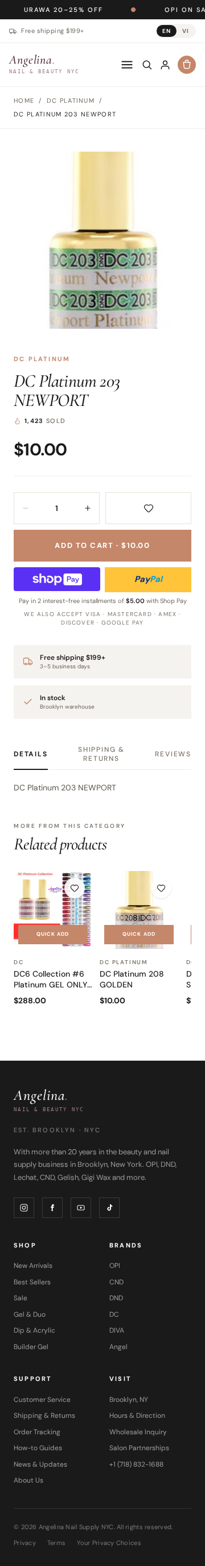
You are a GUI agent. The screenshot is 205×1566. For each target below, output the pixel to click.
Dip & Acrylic (34, 1330)
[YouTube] (81, 1207)
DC (114, 1314)
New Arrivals (33, 1265)
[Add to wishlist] (148, 508)
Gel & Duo (30, 1314)
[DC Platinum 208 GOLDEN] (139, 910)
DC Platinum (42, 359)
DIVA (116, 1330)
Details (31, 754)
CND (116, 1282)
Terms (56, 1543)
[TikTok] (109, 1207)
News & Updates (40, 1464)
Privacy (25, 1543)
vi (185, 31)
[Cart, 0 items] (187, 65)
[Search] (147, 64)
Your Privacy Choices (109, 1543)
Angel (118, 1346)
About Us (28, 1480)
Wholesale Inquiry (138, 1432)
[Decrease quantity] (25, 508)
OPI (114, 1265)
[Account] (165, 64)
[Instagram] (24, 1207)
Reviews (173, 754)
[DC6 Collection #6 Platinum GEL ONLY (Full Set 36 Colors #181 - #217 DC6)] (53, 910)
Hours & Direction (137, 1415)
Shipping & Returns (101, 754)
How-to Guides (38, 1447)
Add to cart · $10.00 (102, 545)
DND (116, 1298)
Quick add (52, 934)
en (166, 31)
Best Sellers (32, 1282)
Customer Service (42, 1399)
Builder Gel (31, 1346)
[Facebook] (52, 1207)
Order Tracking (37, 1432)
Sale (20, 1298)
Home (24, 100)
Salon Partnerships (139, 1447)
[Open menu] (127, 64)
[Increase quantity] (87, 508)
